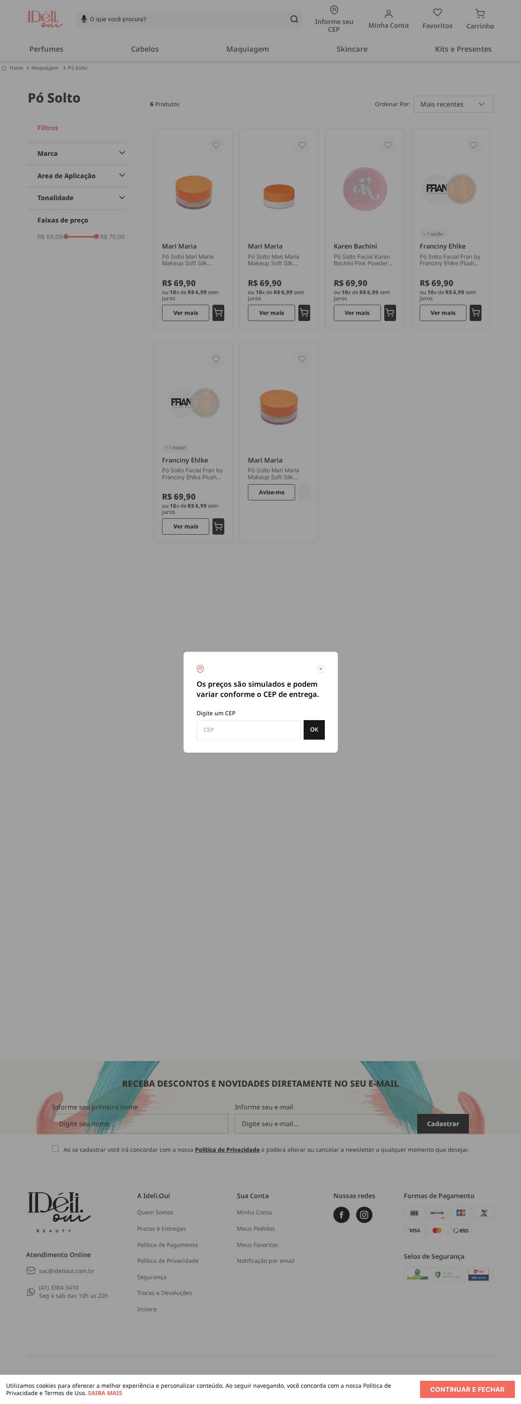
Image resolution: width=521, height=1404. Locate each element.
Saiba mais (105, 1393)
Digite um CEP (216, 713)
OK (314, 729)
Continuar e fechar (467, 1389)
